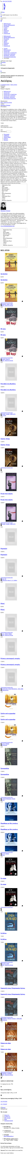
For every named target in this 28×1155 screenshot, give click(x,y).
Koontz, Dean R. (5, 359)
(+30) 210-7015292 (7, 1)
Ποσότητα (3, 131)
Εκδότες (6, 32)
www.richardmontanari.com (7, 226)
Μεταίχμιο (4, 1020)
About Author (7, 137)
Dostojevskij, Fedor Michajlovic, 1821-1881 (12, 688)
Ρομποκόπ (4, 548)
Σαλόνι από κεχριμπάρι (8, 713)
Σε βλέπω (4, 933)
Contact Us (7, 1116)
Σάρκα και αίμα (6, 1043)
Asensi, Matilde (5, 743)
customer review (5, 84)
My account (7, 1118)
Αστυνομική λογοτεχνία (10, 57)
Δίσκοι (5, 29)
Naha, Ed (3, 579)
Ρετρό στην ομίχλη (7, 493)
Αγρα (3, 800)
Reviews (6, 140)
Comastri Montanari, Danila (8, 798)
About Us (6, 1115)
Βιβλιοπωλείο (7, 23)
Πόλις (3, 855)
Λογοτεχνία (6, 51)
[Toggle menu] (1, 21)
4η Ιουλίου (4, 274)
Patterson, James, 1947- (7, 304)
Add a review (13, 84)
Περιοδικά (6, 26)
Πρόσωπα (6, 30)
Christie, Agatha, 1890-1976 (8, 414)
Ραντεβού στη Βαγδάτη (8, 384)
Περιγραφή (6, 134)
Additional (6, 135)
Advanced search (8, 1120)
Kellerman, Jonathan (6, 1073)
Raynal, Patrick (5, 853)
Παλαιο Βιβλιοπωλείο (9, 25)
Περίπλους (4, 745)
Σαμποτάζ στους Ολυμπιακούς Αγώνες (13, 988)
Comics (5, 27)
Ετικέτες (6, 138)
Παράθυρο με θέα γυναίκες (9, 823)
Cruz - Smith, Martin (6, 634)
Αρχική (5, 48)
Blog (6, 1119)
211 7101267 (4, 1104)
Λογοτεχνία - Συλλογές (9, 54)
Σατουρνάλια (5, 768)
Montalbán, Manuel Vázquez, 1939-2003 (11, 1018)
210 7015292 (4, 1101)
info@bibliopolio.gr (8, 1136)
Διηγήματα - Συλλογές (9, 55)
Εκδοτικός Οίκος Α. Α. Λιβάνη (9, 580)
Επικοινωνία (7, 33)
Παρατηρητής (5, 690)
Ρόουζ (3, 603)
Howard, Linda (5, 963)
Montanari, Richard (5, 105)
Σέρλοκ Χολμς (5, 439)
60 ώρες (3, 329)
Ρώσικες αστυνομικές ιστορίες (10, 658)
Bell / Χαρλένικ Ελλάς (6, 102)
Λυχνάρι (4, 415)
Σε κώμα (3, 878)
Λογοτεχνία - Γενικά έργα (10, 52)
